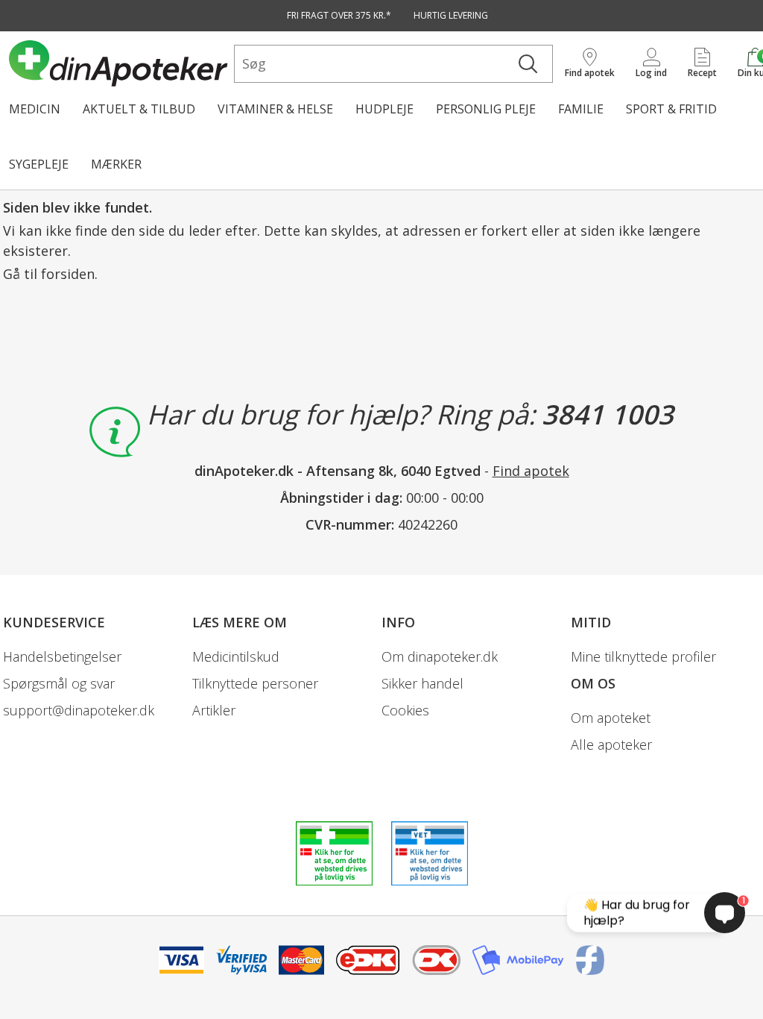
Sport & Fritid (671, 109)
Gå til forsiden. (50, 274)
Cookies (405, 710)
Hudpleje (384, 109)
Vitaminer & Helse (275, 109)
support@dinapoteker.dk (78, 710)
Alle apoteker (611, 744)
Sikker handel (422, 683)
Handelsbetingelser (62, 656)
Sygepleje (39, 164)
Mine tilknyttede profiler (643, 656)
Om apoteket (610, 718)
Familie (581, 109)
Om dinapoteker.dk (440, 656)
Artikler (213, 710)
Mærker (116, 164)
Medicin (34, 109)
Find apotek (531, 471)
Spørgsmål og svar (59, 683)
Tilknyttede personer (255, 683)
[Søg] (528, 64)
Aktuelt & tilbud (139, 109)
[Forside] (118, 63)
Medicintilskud (235, 656)
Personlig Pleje (486, 109)
